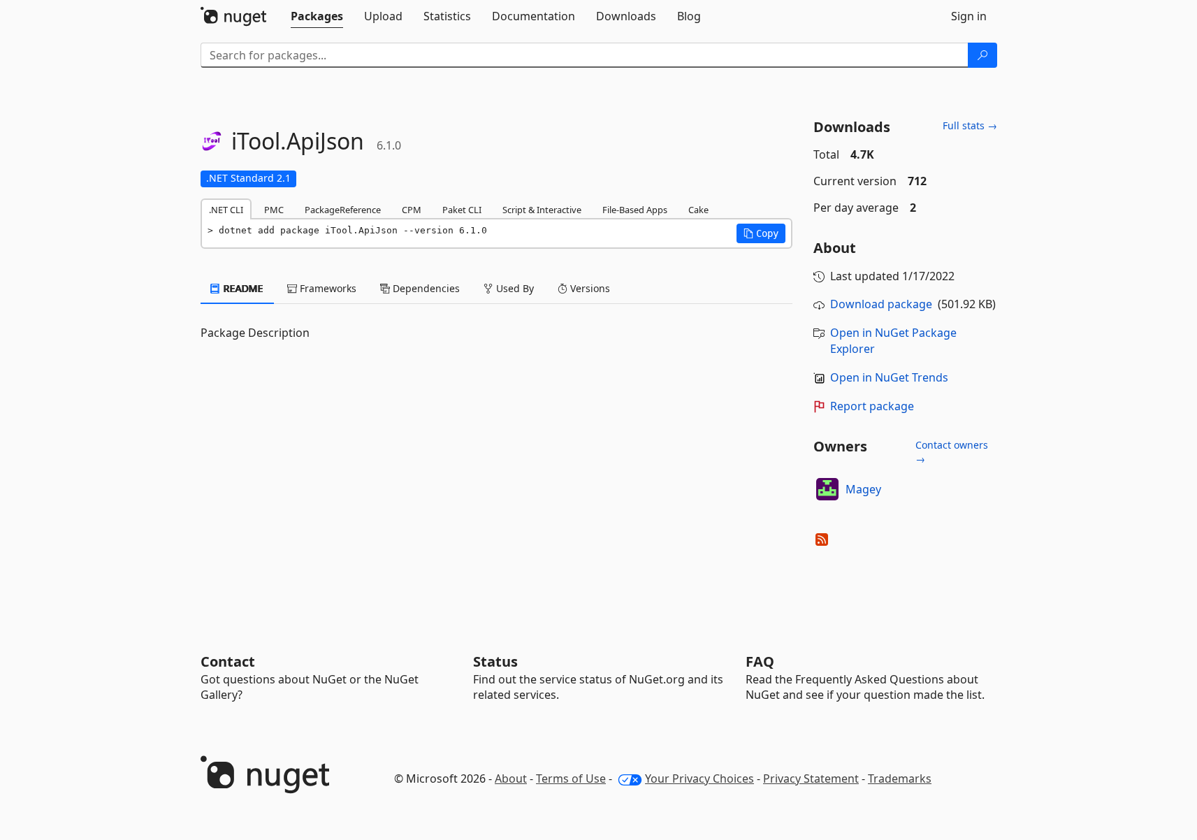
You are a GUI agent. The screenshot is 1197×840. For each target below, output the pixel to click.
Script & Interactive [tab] (541, 209)
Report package (872, 406)
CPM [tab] (411, 209)
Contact (228, 661)
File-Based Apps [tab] (634, 209)
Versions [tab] (588, 288)
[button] (761, 233)
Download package (881, 304)
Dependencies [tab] (425, 288)
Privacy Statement (811, 778)
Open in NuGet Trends (889, 377)
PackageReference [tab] (343, 209)
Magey (863, 489)
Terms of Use (571, 778)
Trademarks (899, 778)
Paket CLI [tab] (461, 209)
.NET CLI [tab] (226, 209)
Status (495, 661)
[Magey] (827, 489)
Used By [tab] (513, 288)
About (511, 778)
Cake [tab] (698, 209)
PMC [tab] (274, 209)
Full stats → (970, 125)
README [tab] (242, 288)
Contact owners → (951, 451)
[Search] (982, 55)
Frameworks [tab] (326, 288)
